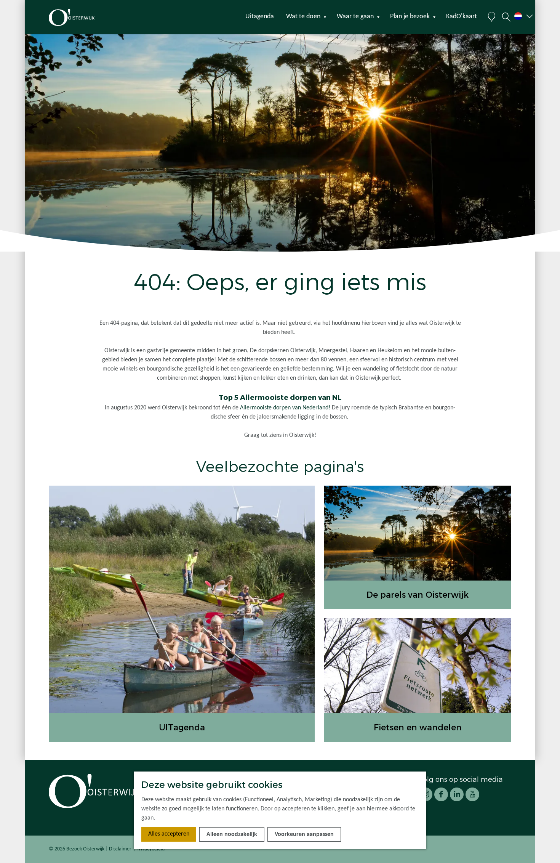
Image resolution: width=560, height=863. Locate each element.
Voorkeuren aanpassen (304, 834)
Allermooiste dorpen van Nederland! (285, 408)
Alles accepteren (168, 834)
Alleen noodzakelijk (231, 834)
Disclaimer (120, 849)
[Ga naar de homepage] (85, 17)
